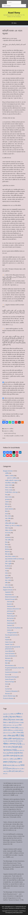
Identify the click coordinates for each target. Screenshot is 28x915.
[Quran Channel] (10, 455)
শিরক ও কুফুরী (8, 563)
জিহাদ (6, 511)
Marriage (8, 661)
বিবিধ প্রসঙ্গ (7, 554)
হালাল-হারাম (7, 585)
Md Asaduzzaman (18, 912)
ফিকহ (6, 542)
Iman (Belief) (9, 651)
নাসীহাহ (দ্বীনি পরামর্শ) (10, 523)
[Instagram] (17, 452)
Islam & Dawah (9, 653)
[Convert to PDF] (16, 422)
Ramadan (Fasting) (11, 677)
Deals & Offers (7, 587)
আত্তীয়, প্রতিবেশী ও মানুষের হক (12, 480)
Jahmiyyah (10, 611)
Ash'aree (9, 601)
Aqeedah (8, 592)
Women (7, 693)
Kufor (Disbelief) (10, 656)
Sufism (9, 630)
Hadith (7, 639)
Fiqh (6, 637)
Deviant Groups (10, 599)
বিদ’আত (6, 547)
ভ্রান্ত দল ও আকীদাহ (8, 429)
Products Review (8, 698)
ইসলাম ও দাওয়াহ (8, 490)
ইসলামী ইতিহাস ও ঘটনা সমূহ (11, 492)
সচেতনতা (7, 568)
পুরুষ (6, 535)
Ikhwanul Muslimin (13, 609)
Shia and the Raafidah (14, 628)
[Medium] (14, 455)
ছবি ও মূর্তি (7, 506)
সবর (6, 571)
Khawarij (10, 613)
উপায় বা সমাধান (8, 497)
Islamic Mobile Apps (9, 696)
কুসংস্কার (7, 499)
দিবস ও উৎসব (8, 516)
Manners (8, 658)
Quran (7, 674)
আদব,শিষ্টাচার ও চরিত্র (10, 483)
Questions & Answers (11, 672)
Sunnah (7, 689)
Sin (6, 686)
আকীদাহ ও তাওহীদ (9, 476)
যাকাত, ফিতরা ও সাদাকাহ (10, 556)
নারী (6, 521)
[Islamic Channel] (7, 455)
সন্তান (17, 765)
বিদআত (13, 753)
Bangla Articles (7, 471)
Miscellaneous (9, 665)
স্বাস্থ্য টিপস (7, 578)
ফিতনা (6, 544)
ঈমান (6, 495)
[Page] (7, 452)
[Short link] (19, 422)
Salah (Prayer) (9, 679)
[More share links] (22, 422)
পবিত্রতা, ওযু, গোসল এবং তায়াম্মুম (12, 525)
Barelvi (9, 604)
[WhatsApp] (10, 422)
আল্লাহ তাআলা (8, 485)
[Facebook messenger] (7, 422)
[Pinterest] (17, 455)
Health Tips (8, 644)
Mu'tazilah (10, 618)
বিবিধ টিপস (7, 552)
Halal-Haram (9, 642)
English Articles (8, 590)
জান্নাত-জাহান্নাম (9, 509)
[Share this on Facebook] (3, 422)
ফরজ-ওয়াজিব (8, 540)
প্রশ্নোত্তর (7, 537)
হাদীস (6, 582)
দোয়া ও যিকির (8, 518)
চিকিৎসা (6, 504)
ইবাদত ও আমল (8, 487)
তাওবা (6, 514)
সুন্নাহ (6, 575)
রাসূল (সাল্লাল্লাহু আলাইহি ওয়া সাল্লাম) (13, 559)
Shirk (6, 684)
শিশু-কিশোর (7, 566)
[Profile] (4, 452)
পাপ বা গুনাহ (7, 533)
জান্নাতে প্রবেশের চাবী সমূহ (10, 433)
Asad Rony (14, 12)
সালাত (6, 573)
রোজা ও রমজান (8, 561)
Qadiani (9, 625)
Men (6, 663)
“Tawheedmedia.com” (20, 906)
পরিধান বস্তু (7, 528)
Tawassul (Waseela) (11, 691)
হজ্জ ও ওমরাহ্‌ (8, 580)
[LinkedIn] (20, 452)
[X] (14, 452)
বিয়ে (20, 756)
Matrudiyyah (11, 616)
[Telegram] (13, 422)
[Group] (10, 452)
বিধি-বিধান (7, 549)
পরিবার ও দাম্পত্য (8, 530)
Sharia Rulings (9, 682)
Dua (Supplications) (11, 635)
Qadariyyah (10, 623)
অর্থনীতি (6, 473)
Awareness (8, 594)
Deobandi (10, 606)
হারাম (18, 771)
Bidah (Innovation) (10, 597)
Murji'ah (9, 620)
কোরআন (7, 502)
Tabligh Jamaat (12, 632)
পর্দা (23, 744)
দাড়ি (11, 732)
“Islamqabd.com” (8, 906)
